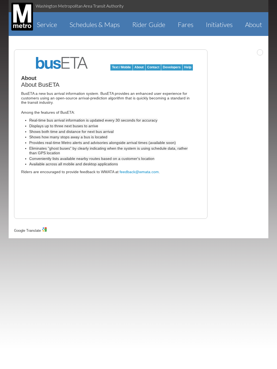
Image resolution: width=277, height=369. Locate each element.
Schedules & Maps (95, 24)
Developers (172, 67)
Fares (185, 24)
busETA (62, 63)
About (253, 24)
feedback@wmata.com (139, 172)
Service (47, 24)
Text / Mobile (121, 67)
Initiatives (219, 24)
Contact (153, 67)
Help (187, 67)
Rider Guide (148, 24)
